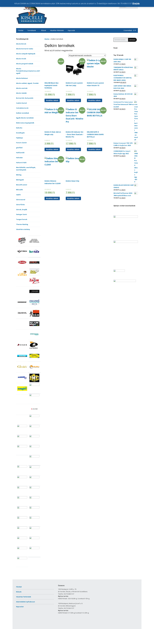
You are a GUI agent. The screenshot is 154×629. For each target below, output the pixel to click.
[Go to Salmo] (34, 488)
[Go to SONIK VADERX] (22, 528)
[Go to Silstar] (34, 518)
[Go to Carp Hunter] (34, 274)
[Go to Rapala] (34, 478)
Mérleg (18, 175)
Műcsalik (19, 190)
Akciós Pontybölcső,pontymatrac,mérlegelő (28, 71)
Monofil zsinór (21, 185)
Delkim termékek (22, 113)
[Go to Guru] (34, 371)
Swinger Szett (21, 214)
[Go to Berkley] (22, 267)
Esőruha (19, 128)
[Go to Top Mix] (22, 538)
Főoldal (20, 30)
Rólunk (43, 30)
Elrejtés (136, 3)
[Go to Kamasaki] (22, 393)
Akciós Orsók (21, 59)
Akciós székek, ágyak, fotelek (27, 83)
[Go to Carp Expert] (22, 278)
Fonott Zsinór (21, 143)
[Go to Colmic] (34, 296)
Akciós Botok (21, 44)
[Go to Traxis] (34, 549)
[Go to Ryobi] (22, 488)
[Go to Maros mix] (22, 426)
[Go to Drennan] (34, 339)
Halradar (19, 158)
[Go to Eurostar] (22, 360)
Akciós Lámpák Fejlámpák (25, 54)
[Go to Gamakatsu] (22, 371)
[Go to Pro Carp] (34, 467)
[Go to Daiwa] (22, 317)
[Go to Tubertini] (22, 559)
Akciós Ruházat (22, 78)
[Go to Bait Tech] (22, 256)
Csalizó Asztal (21, 103)
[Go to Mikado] (22, 437)
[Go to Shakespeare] (34, 508)
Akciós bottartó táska (24, 49)
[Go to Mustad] (34, 447)
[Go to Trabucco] (22, 549)
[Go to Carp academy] (34, 267)
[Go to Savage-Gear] (22, 498)
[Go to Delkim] (34, 328)
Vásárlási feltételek (57, 30)
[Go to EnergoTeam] (34, 350)
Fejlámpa (19, 138)
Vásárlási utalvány (23, 229)
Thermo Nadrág (22, 224)
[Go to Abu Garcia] (22, 245)
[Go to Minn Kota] (34, 437)
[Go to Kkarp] (34, 385)
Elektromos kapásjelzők (25, 123)
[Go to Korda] (34, 396)
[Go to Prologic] (22, 478)
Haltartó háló (21, 163)
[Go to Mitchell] (22, 447)
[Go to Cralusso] (34, 307)
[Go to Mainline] (34, 416)
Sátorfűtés (20, 205)
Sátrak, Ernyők (21, 209)
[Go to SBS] (34, 498)
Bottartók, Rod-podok (24, 98)
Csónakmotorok (22, 108)
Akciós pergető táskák (24, 64)
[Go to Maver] (34, 427)
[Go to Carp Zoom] (34, 285)
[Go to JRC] (34, 382)
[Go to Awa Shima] (34, 245)
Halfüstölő (20, 153)
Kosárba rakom (52, 100)
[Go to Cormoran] (22, 307)
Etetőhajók (20, 133)
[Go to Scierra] (22, 508)
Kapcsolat (71, 30)
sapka (18, 195)
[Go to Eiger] (22, 350)
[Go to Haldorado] (22, 382)
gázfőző (19, 148)
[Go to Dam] (34, 317)
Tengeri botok (21, 219)
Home (47, 39)
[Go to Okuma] (22, 467)
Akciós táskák (21, 93)
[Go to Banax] (34, 256)
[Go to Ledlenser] (34, 413)
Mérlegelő (20, 180)
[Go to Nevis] (34, 457)
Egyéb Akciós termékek (25, 118)
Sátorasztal (20, 200)
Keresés (132, 40)
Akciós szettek (21, 88)
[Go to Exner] (34, 360)
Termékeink (31, 30)
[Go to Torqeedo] (34, 538)
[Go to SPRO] (34, 528)
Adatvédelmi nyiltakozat (25, 602)
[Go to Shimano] (22, 518)
